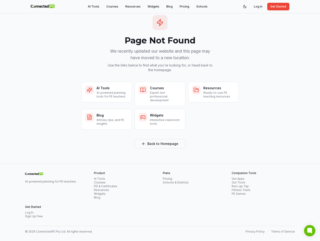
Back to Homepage (162, 144)
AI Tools (93, 6)
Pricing (184, 6)
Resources (133, 6)
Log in (258, 6)
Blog (169, 6)
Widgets (153, 6)
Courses (112, 6)
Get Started (278, 6)
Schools (202, 6)
